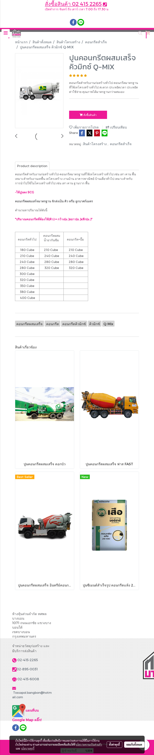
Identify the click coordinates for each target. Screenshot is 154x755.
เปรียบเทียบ (118, 127)
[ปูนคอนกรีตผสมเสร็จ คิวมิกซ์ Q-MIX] (39, 90)
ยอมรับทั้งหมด (134, 744)
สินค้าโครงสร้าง (95, 144)
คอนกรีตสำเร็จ (121, 144)
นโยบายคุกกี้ (27, 748)
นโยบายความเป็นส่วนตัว (89, 744)
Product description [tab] (32, 166)
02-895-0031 (27, 669)
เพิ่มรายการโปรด (85, 127)
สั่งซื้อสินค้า (90, 114)
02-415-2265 (27, 660)
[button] (139, 33)
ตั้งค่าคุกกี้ (114, 744)
